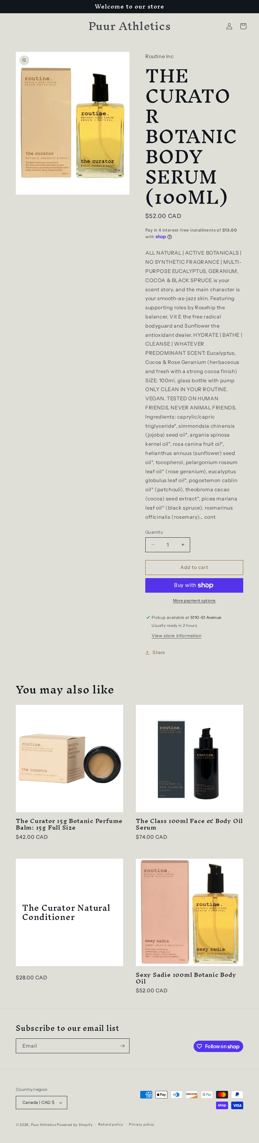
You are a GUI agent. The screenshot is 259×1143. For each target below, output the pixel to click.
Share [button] (159, 652)
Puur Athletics (43, 1124)
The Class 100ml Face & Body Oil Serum (189, 824)
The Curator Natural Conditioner (66, 912)
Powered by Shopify (75, 1124)
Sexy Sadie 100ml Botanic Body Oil (186, 978)
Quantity (154, 532)
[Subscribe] (122, 1045)
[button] (243, 26)
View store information (176, 635)
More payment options (194, 600)
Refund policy (110, 1124)
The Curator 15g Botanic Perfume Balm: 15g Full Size (69, 824)
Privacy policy (141, 1124)
